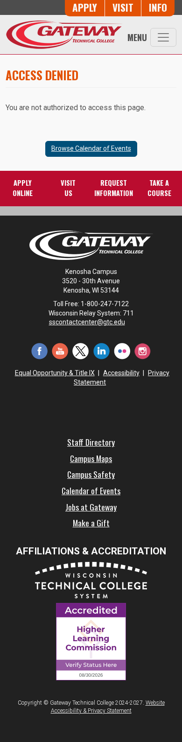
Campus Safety (91, 474)
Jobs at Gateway (91, 507)
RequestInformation (113, 188)
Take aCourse (159, 188)
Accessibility (121, 373)
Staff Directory (91, 442)
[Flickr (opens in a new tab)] (122, 350)
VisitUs (68, 188)
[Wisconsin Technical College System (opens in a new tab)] (91, 579)
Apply (84, 7)
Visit (122, 7)
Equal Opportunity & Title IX (55, 373)
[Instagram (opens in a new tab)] (142, 350)
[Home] (64, 34)
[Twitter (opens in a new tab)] (80, 350)
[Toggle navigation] (163, 37)
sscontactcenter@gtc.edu (87, 322)
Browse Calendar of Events (91, 148)
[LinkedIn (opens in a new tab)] (101, 350)
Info (158, 7)
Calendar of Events (91, 490)
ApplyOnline (23, 188)
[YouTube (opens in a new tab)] (60, 350)
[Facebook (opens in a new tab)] (39, 350)
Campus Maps (91, 458)
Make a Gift (91, 523)
